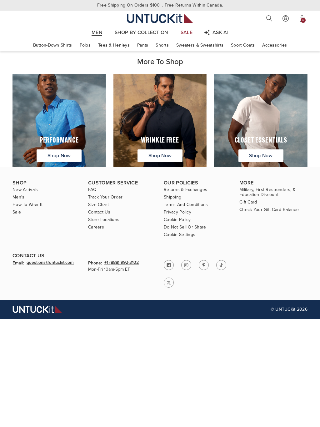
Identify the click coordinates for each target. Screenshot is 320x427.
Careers (96, 227)
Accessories (274, 45)
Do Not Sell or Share (185, 227)
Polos (85, 45)
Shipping (172, 197)
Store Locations (103, 219)
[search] (269, 18)
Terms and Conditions (186, 204)
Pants (142, 45)
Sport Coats (243, 45)
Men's (18, 197)
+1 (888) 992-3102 (121, 263)
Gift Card (248, 202)
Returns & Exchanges (185, 189)
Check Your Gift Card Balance (269, 209)
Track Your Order (105, 197)
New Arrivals (25, 189)
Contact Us (99, 212)
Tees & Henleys (114, 45)
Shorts (162, 45)
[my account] (285, 18)
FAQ (92, 189)
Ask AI (220, 32)
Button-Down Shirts (52, 45)
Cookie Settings (179, 234)
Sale (16, 212)
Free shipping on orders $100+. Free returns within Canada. (160, 5)
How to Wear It (27, 204)
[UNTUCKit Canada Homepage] (160, 18)
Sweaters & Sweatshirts (199, 45)
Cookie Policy (177, 219)
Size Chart (98, 204)
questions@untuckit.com (50, 263)
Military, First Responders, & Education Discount (267, 192)
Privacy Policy (177, 212)
